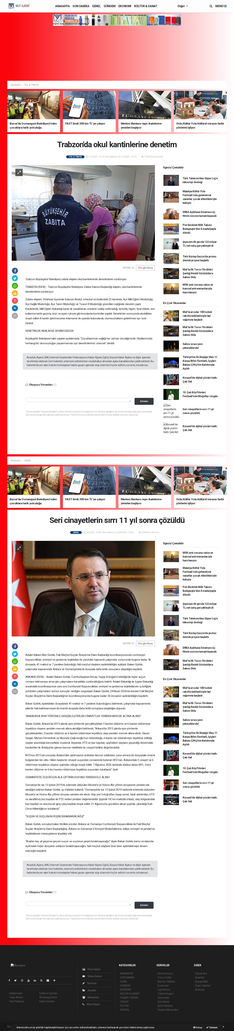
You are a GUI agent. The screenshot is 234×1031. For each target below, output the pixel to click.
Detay (198, 1027)
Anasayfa (16, 84)
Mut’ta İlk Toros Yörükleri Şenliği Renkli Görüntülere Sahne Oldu (198, 273)
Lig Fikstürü (164, 989)
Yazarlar (91, 983)
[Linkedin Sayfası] (36, 980)
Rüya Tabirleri (202, 985)
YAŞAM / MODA (129, 997)
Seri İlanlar (163, 1001)
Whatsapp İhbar (48, 997)
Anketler (200, 977)
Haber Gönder (47, 1001)
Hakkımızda (15, 993)
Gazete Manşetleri (168, 1009)
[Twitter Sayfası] (17, 980)
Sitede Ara (201, 973)
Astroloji (199, 989)
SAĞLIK (124, 1001)
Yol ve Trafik (164, 977)
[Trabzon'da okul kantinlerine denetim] (83, 212)
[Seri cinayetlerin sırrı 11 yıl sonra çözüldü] (83, 588)
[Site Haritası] (49, 980)
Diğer (182, 6)
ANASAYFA (62, 6)
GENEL (96, 6)
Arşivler (92, 990)
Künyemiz (93, 997)
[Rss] (42, 980)
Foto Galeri (94, 969)
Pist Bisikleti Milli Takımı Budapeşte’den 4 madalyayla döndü (199, 229)
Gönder (144, 401)
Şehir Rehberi (165, 1005)
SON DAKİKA (81, 6)
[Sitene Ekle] (55, 980)
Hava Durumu (165, 973)
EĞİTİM (124, 1005)
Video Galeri (94, 976)
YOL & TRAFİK (31, 84)
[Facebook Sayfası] (11, 980)
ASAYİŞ (124, 1009)
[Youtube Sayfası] (30, 980)
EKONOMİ (124, 6)
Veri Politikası (16, 1001)
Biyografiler (201, 981)
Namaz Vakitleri (166, 981)
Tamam (213, 1027)
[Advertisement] (117, 53)
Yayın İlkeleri (16, 997)
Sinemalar (163, 997)
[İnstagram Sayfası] (23, 980)
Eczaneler (163, 985)
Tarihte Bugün (165, 993)
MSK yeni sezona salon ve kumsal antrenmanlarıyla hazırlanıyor (198, 288)
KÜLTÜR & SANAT (145, 6)
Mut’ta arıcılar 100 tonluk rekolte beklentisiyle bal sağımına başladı (197, 316)
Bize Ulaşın (93, 1004)
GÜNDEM (110, 6)
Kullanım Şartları (48, 993)
